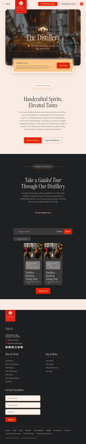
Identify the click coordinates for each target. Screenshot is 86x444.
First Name (12, 398)
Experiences (43, 291)
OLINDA (8, 382)
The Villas (49, 361)
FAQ (14, 430)
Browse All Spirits (33, 140)
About (7, 430)
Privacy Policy (28, 433)
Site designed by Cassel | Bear (28, 438)
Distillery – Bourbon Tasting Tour (32, 275)
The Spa (49, 371)
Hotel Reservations (48, 4)
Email (11, 412)
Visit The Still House (52, 140)
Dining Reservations (69, 4)
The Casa (49, 364)
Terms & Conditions (44, 433)
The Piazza (9, 368)
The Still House (11, 371)
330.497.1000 (44, 49)
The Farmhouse (52, 368)
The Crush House (12, 364)
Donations (58, 430)
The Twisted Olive (12, 378)
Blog (21, 430)
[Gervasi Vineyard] (10, 316)
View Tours (63, 65)
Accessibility (38, 430)
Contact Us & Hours (13, 433)
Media (48, 430)
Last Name (12, 405)
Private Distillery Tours (43, 213)
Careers (68, 430)
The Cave (9, 375)
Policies (28, 430)
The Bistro (9, 361)
